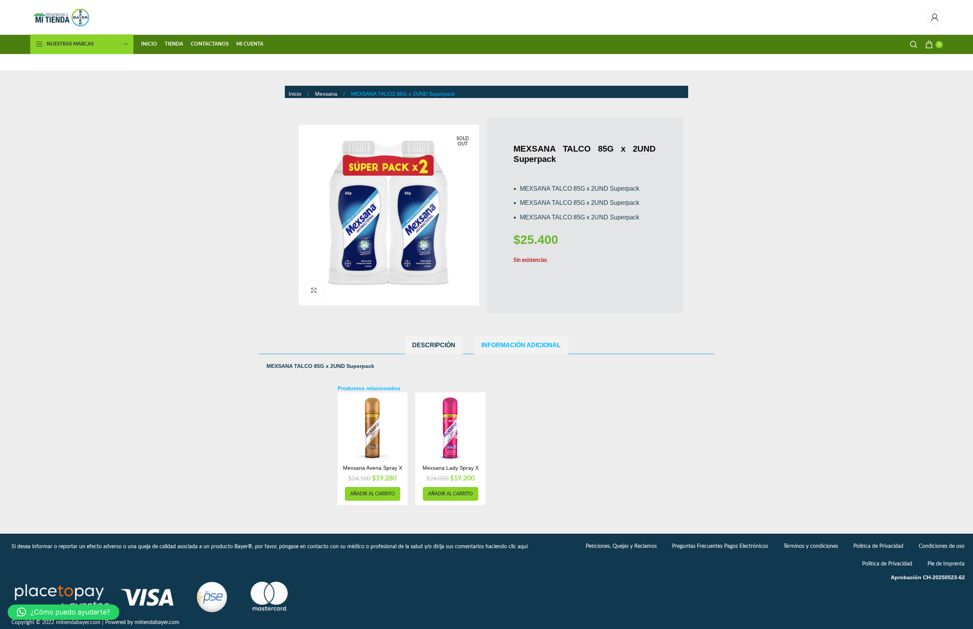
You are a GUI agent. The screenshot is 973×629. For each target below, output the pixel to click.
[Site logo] (62, 17)
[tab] (434, 345)
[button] (372, 494)
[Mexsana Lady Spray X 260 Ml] (450, 427)
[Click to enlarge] (313, 290)
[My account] (935, 17)
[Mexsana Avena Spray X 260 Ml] (372, 427)
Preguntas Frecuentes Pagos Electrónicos (720, 546)
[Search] (913, 44)
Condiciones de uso (942, 546)
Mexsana (327, 94)
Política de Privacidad (878, 546)
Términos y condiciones (810, 546)
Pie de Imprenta (946, 564)
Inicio (296, 94)
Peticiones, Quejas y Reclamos (621, 546)
